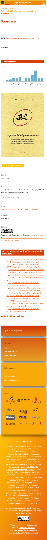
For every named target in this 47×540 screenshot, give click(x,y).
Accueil (4, 8)
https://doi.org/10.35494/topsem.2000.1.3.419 (23, 38)
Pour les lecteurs (9, 373)
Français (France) (11, 355)
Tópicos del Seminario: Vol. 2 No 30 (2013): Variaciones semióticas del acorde (25, 277)
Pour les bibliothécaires (12, 381)
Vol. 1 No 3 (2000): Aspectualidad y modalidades (18, 11)
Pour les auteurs (9, 377)
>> (23, 316)
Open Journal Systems (13, 331)
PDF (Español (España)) (13, 166)
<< (2, 316)
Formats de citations (11, 197)
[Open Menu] (2, 2)
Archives (13, 8)
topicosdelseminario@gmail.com (20, 470)
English (7, 348)
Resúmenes (13, 288)
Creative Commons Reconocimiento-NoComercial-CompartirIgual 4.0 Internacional (23, 530)
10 (19, 316)
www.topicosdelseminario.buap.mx (20, 464)
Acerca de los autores (17, 259)
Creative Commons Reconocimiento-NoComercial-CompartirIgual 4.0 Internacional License (22, 237)
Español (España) (10, 351)
